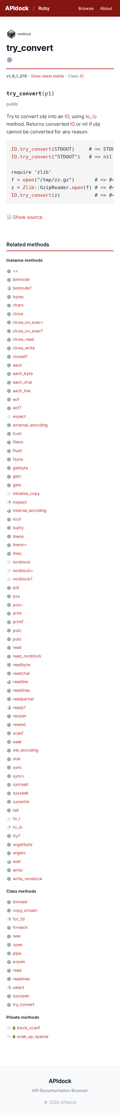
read (17, 647)
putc (17, 630)
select (18, 987)
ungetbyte (22, 844)
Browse (86, 8)
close (18, 313)
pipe (17, 953)
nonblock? (22, 579)
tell (16, 810)
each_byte (23, 373)
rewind (19, 724)
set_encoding (25, 750)
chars (18, 305)
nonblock (21, 562)
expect (19, 416)
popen (19, 961)
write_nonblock (27, 878)
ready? (19, 707)
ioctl (17, 519)
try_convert (36, 149)
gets (17, 484)
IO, (67, 116)
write (17, 870)
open (28, 180)
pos (16, 596)
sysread (20, 784)
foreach (20, 927)
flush (17, 450)
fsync (18, 459)
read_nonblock (27, 656)
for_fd (19, 919)
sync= (18, 776)
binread (20, 901)
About (106, 8)
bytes (18, 296)
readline (20, 681)
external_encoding (30, 425)
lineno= (20, 544)
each (17, 365)
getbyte (20, 468)
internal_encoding (29, 510)
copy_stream (25, 910)
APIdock (17, 8)
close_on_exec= (28, 322)
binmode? (22, 288)
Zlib (28, 187)
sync (17, 767)
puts (17, 639)
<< (15, 270)
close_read (23, 339)
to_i (16, 818)
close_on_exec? (28, 331)
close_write (24, 348)
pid (16, 587)
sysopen (21, 995)
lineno (18, 536)
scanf (18, 733)
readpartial (23, 699)
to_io (91, 116)
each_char (23, 382)
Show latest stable (48, 76)
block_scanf (28, 1027)
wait (17, 861)
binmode (21, 279)
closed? (20, 356)
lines (17, 553)
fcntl (17, 433)
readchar (21, 673)
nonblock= (23, 570)
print (17, 613)
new (16, 936)
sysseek (20, 793)
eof (16, 399)
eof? (17, 407)
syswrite (21, 801)
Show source (28, 217)
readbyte (21, 664)
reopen (19, 715)
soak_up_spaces (33, 1036)
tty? (16, 835)
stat (16, 758)
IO (82, 76)
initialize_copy (26, 493)
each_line (21, 390)
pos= (18, 604)
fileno (18, 442)
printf (18, 621)
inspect (20, 502)
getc (17, 476)
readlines (21, 690)
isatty (18, 527)
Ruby (44, 8)
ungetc (19, 852)
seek (17, 741)
